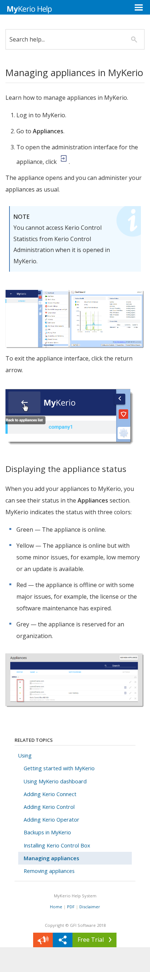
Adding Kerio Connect (50, 794)
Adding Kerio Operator (51, 819)
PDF (71, 906)
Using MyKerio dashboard (55, 781)
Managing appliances (51, 858)
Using (25, 755)
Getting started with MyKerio (59, 768)
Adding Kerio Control (49, 806)
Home (56, 906)
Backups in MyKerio (47, 832)
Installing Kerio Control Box (57, 845)
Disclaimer (89, 906)
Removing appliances (49, 870)
